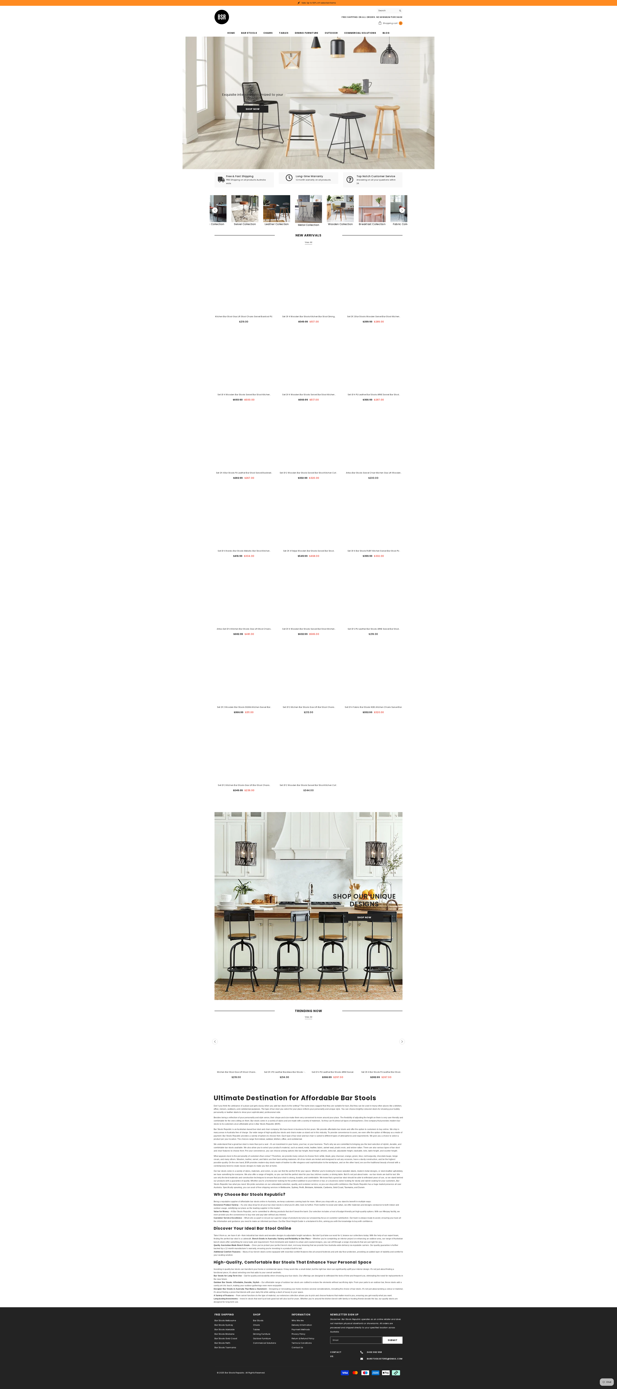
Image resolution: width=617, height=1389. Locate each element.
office (216, 1109)
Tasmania (348, 1187)
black (328, 1156)
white (322, 1156)
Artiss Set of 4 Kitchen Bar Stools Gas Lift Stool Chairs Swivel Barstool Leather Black (243, 629)
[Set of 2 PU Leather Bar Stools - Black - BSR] (276, 208)
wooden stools (349, 1171)
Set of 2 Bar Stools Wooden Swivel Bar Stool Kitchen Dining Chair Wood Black (373, 316)
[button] (215, 210)
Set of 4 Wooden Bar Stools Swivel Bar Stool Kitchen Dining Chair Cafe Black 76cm (308, 394)
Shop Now (253, 109)
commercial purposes (250, 1109)
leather (313, 1147)
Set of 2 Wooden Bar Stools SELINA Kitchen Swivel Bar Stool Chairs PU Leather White (243, 707)
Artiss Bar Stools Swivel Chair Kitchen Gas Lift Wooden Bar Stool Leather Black (373, 473)
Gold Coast (338, 1187)
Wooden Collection (340, 224)
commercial (296, 1139)
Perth (301, 1187)
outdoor (269, 1139)
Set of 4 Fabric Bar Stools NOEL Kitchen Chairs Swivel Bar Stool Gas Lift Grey (373, 707)
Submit (392, 1340)
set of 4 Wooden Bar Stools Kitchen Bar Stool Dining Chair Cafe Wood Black (308, 316)
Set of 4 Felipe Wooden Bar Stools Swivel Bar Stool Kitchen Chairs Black (308, 551)
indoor (262, 1139)
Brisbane (309, 1187)
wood (300, 1147)
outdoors (232, 1109)
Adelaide (318, 1187)
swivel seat (329, 1147)
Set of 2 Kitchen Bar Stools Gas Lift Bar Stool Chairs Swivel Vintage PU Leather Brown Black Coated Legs (308, 707)
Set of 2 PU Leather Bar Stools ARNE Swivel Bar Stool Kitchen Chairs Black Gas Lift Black (373, 629)
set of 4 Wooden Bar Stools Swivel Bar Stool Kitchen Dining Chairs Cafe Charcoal (308, 629)
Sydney (294, 1187)
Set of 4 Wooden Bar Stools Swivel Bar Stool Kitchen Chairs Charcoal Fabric (244, 394)
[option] (308, 210)
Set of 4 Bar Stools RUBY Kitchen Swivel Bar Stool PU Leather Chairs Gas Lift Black (373, 551)
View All (308, 242)
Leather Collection (277, 224)
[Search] (389, 10)
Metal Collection (308, 225)
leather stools (233, 1112)
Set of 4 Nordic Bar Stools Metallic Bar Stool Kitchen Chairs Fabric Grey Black (244, 551)
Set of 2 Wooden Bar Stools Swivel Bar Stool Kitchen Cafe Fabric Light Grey (308, 473)
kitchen (398, 1106)
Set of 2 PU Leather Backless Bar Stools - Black (284, 1072)
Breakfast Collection (372, 224)
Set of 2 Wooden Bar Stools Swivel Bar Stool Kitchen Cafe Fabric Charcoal (308, 785)
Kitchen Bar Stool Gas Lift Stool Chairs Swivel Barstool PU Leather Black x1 (243, 316)
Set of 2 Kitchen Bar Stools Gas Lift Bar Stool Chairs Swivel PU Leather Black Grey (243, 785)
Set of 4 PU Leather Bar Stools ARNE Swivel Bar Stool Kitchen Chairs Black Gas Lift (373, 394)
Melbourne (285, 1187)
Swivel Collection (245, 224)
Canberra (327, 1187)
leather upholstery (394, 1171)
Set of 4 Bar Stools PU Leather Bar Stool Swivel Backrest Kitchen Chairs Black (243, 473)
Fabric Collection (213, 224)
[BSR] (244, 208)
